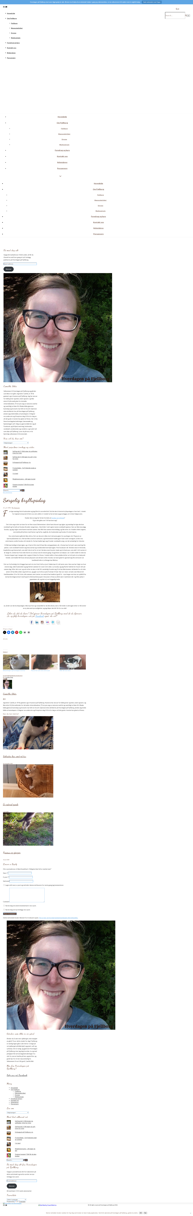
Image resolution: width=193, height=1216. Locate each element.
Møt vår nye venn (65, 670)
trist (21, 675)
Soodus (18, 675)
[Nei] (190, 1213)
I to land (15, 473)
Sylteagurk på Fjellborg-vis (22, 462)
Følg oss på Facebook (17, 1075)
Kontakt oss (11, 48)
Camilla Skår (9, 677)
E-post (6, 877)
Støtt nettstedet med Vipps (151, 2)
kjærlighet (11, 675)
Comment (6, 902)
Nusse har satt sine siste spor (40, 670)
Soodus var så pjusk (57, 518)
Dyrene (13, 33)
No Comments (16, 508)
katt (8, 675)
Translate (22, 1201)
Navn (5, 873)
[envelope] (6, 7)
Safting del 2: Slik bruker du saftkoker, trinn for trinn (24, 1122)
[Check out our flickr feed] (47, 622)
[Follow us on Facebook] (31, 622)
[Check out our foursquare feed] (52, 622)
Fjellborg (14, 23)
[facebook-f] (3, 7)
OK (141, 1213)
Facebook (39, 615)
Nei (145, 1213)
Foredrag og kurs (13, 43)
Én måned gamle (10, 804)
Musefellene (7, 492)
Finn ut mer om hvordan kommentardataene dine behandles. (58, 918)
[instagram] (5, 7)
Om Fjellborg (12, 18)
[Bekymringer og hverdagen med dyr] (16, 662)
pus (15, 675)
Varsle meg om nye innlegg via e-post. (17, 910)
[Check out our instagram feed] (42, 622)
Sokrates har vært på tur (14, 756)
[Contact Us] (58, 622)
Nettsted (6, 881)
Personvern (11, 58)
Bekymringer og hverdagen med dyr (14, 670)
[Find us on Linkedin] (36, 622)
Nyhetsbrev (11, 53)
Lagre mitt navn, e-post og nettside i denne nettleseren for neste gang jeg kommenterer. (34, 885)
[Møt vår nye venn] (73, 662)
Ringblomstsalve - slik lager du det (24, 479)
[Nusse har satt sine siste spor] (44, 662)
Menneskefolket (17, 28)
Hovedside (11, 13)
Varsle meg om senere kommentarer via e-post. (20, 906)
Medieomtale (15, 38)
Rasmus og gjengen (12, 852)
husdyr (5, 675)
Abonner (8, 269)
